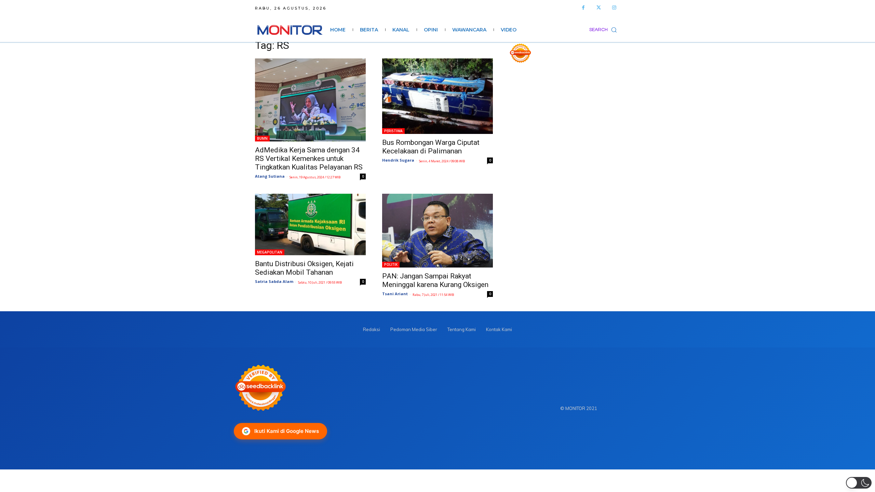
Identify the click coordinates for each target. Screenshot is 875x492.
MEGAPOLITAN (269, 252)
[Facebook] (583, 8)
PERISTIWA (393, 130)
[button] (604, 30)
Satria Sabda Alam (274, 281)
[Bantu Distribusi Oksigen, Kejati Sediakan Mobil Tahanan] (310, 224)
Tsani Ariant (395, 293)
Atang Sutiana (270, 176)
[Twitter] (599, 8)
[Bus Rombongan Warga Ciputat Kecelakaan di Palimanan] (437, 96)
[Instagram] (614, 8)
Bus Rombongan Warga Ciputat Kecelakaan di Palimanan (431, 146)
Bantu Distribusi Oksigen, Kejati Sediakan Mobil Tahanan (304, 268)
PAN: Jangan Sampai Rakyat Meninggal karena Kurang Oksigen (435, 280)
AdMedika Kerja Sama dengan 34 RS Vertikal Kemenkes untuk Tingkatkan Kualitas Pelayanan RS (309, 158)
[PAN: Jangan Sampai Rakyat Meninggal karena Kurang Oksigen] (437, 231)
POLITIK (391, 264)
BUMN (262, 138)
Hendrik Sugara (398, 160)
